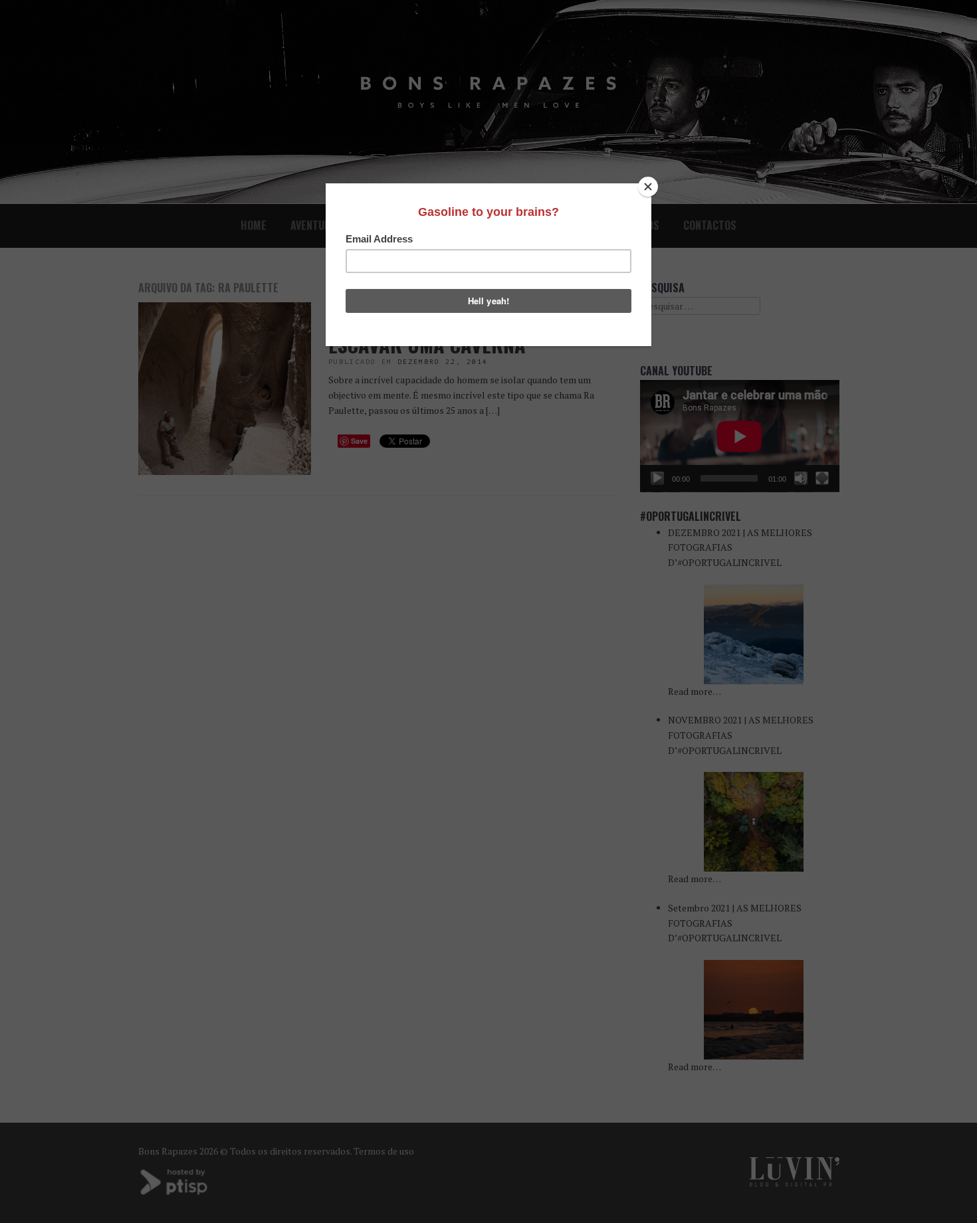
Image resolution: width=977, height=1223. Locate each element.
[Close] (648, 187)
